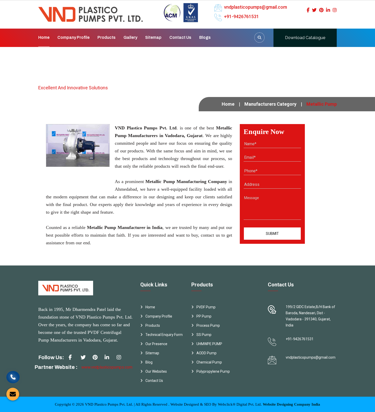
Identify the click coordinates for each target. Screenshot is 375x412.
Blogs (205, 37)
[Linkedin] (328, 10)
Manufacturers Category (270, 104)
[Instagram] (335, 10)
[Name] (259, 37)
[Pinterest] (321, 10)
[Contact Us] (13, 376)
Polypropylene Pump (213, 371)
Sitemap (153, 37)
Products (106, 37)
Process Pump (208, 325)
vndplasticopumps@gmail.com (255, 7)
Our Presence (156, 344)
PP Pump (203, 316)
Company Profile (73, 37)
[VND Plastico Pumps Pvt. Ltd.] (90, 11)
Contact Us (180, 37)
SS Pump (203, 335)
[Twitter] (314, 10)
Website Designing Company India (291, 404)
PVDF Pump (206, 307)
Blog (149, 362)
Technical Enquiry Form (164, 335)
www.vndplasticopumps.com (106, 367)
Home (43, 37)
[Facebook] (308, 10)
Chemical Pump (209, 362)
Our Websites (156, 371)
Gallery (130, 37)
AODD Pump (206, 353)
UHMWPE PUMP (209, 344)
